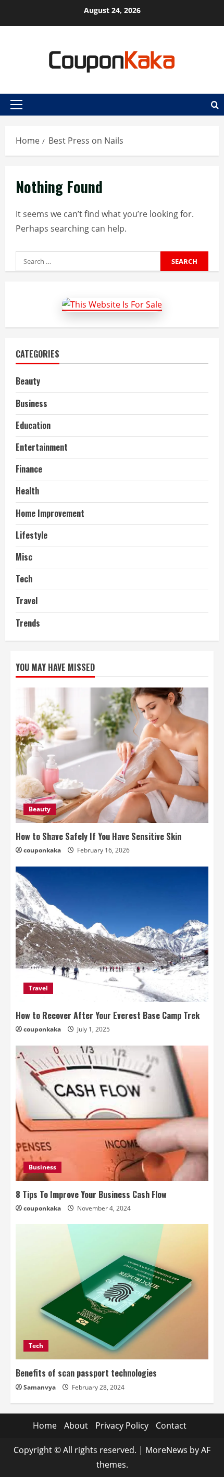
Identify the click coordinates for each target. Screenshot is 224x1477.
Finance (29, 469)
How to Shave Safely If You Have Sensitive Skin (98, 836)
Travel (27, 600)
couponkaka (42, 850)
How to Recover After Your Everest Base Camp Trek (108, 1015)
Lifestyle (31, 535)
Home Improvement (50, 513)
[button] (16, 105)
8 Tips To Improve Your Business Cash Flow (91, 1194)
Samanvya (39, 1387)
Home (45, 1425)
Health (27, 491)
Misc (24, 557)
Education (33, 425)
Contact (171, 1425)
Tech (24, 578)
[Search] (215, 105)
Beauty (28, 381)
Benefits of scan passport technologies (86, 1373)
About (76, 1425)
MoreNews (166, 1450)
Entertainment (42, 447)
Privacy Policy (121, 1425)
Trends (28, 623)
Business (31, 403)
